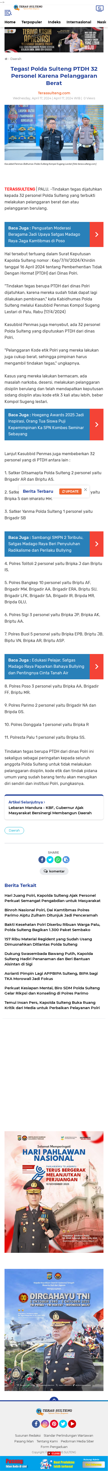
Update (72, 491)
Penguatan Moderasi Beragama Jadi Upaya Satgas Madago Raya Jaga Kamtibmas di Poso (44, 234)
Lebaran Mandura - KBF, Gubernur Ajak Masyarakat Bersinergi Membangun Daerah (50, 810)
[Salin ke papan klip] (66, 859)
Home (10, 22)
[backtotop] (54, 1401)
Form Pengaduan (54, 1447)
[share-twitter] (49, 859)
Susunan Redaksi (28, 1435)
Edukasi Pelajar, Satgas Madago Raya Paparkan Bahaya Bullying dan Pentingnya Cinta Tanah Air (46, 666)
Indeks (54, 22)
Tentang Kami (47, 1441)
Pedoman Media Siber (77, 1441)
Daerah (14, 830)
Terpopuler (32, 22)
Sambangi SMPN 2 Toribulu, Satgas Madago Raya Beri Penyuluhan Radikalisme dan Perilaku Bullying (45, 544)
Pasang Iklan (24, 1441)
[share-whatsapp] (58, 859)
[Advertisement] (54, 1077)
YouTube (75, 1430)
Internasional (79, 22)
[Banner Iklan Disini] (54, 1463)
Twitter (65, 1430)
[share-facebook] (41, 859)
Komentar (56, 871)
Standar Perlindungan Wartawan (68, 1435)
